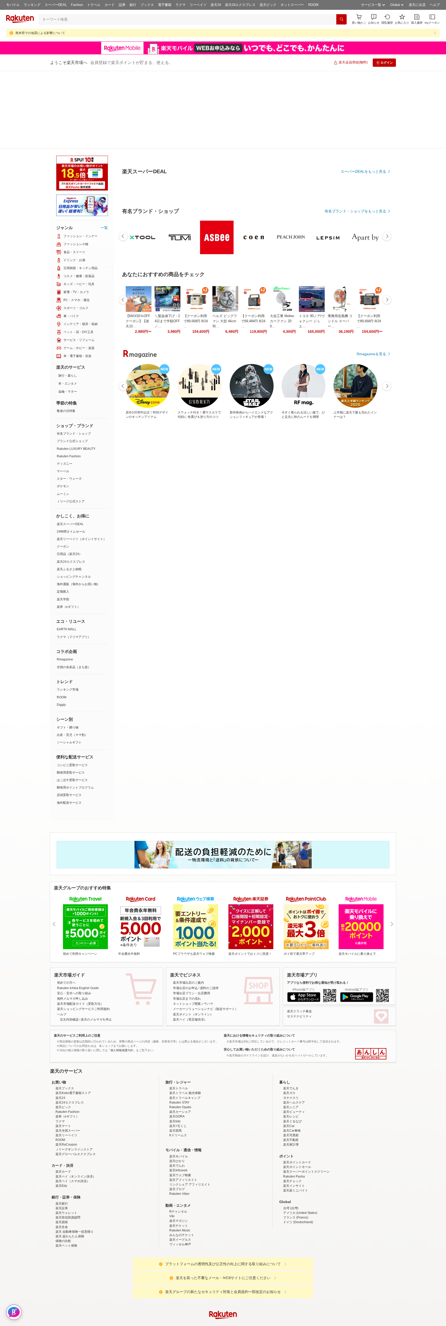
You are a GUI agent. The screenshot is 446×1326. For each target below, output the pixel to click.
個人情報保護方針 (290, 1278)
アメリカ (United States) (300, 1135)
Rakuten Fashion (69, 378)
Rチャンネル (178, 1134)
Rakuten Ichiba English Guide (78, 910)
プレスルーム (249, 1278)
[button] (373, 19)
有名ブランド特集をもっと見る (361, 549)
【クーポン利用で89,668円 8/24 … (196, 437)
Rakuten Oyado (180, 1029)
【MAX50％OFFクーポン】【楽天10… (138, 437)
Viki (171, 1138)
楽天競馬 (175, 1053)
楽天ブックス (64, 1011)
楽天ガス (289, 1015)
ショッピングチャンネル (74, 499)
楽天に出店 (417, 5)
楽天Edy (61, 1108)
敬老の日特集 (66, 333)
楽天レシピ (291, 1039)
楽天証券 (61, 1130)
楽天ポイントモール (297, 1089)
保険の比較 (63, 1163)
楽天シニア (291, 1029)
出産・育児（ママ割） (72, 657)
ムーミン (63, 416)
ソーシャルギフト (69, 665)
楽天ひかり (177, 1083)
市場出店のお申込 (185, 910)
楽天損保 (61, 1144)
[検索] (341, 19)
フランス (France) (295, 1140)
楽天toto (175, 1044)
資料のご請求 (209, 910)
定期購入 (63, 514)
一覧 (104, 150)
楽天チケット (178, 1148)
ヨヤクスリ (291, 1020)
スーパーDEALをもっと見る (363, 146)
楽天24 (216, 5)
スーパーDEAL (56, 5)
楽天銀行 (61, 1126)
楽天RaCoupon (66, 1067)
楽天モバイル (178, 1079)
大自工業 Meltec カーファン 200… (282, 437)
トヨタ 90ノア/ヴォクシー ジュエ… (312, 437)
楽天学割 (63, 522)
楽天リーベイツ (66, 1057)
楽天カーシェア (180, 1034)
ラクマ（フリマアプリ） (74, 559)
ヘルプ (435, 5)
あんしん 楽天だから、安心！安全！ (370, 976)
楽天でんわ (177, 1088)
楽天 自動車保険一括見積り (74, 1154)
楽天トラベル (178, 1011)
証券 (122, 5)
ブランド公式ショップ (72, 363)
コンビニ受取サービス (72, 687)
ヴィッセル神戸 (180, 1166)
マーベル (63, 393)
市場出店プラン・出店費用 (191, 915)
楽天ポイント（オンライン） (193, 937)
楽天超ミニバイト (295, 1113)
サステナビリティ (299, 939)
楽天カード (63, 1094)
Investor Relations (195, 1278)
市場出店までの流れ (187, 921)
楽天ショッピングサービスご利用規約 (83, 931)
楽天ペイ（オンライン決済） (75, 1099)
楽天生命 (61, 1149)
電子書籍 (164, 5)
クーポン (63, 469)
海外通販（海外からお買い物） (78, 506)
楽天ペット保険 (66, 1168)
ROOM (313, 5)
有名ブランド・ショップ (74, 356)
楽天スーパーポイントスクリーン (306, 1094)
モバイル (13, 5)
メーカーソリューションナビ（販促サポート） (205, 931)
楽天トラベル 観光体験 (185, 1015)
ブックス (147, 5)
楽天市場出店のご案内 (188, 905)
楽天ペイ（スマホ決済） (72, 1103)
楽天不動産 (291, 1062)
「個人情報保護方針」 (122, 972)
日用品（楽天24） (69, 476)
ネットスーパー (292, 5)
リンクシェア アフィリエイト (189, 1107)
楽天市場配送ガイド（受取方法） (80, 926)
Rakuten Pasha (294, 1099)
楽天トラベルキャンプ (184, 1020)
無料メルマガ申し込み (72, 921)
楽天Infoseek (178, 1093)
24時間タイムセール (71, 454)
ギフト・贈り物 (67, 650)
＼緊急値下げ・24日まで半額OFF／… (167, 437)
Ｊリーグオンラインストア (74, 1072)
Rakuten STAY (179, 1025)
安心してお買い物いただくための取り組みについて (259, 972)
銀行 (133, 5)
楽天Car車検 (292, 1053)
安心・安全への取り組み (74, 915)
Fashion (77, 5)
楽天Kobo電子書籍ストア (73, 1015)
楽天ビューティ (294, 1034)
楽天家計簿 (291, 1067)
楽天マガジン (178, 1143)
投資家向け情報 (170, 1278)
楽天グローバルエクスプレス (75, 1076)
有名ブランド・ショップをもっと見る (355, 327)
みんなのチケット (181, 1157)
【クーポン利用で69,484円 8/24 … (253, 437)
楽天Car (288, 1048)
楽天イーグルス (180, 1162)
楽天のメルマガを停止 (96, 942)
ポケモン (63, 408)
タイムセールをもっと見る (364, 470)
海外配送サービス (69, 725)
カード (110, 5)
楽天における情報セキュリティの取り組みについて (259, 958)
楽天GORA (177, 1039)
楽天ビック (268, 5)
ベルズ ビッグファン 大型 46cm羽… (224, 437)
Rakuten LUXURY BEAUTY (76, 371)
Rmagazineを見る (371, 617)
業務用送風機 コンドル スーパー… (340, 437)
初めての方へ (66, 905)
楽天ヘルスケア (294, 1025)
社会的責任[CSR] (224, 1278)
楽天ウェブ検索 (180, 1097)
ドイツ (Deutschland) (298, 1144)
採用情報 (268, 1278)
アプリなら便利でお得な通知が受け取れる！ (318, 905)
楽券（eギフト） (68, 529)
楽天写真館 (291, 1057)
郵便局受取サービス (71, 695)
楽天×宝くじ (178, 1048)
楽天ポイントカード (297, 1085)
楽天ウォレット (66, 1135)
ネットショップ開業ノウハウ (193, 926)
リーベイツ (198, 5)
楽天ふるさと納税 (69, 491)
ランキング (32, 5)
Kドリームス (178, 1057)
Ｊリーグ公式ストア (71, 424)
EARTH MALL (66, 551)
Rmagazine (65, 582)
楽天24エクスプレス (240, 5)
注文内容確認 (69, 942)
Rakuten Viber (179, 1116)
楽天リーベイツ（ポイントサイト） (81, 461)
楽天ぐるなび (292, 1044)
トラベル (93, 5)
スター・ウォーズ (69, 401)
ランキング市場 (67, 612)
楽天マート (63, 1048)
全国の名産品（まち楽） (74, 589)
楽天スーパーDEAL (70, 446)
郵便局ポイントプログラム (75, 710)
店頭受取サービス (69, 717)
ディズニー (64, 386)
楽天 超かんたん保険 (69, 1159)
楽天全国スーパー (67, 1053)
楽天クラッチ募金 (299, 933)
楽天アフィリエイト (183, 1102)
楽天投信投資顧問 (67, 1140)
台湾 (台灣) (290, 1130)
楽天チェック (292, 1103)
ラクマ (181, 5)
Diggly (61, 627)
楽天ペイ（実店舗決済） (190, 942)
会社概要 (149, 1278)
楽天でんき (291, 1011)
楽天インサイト (294, 1108)
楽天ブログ (177, 1111)
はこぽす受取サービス (72, 702)
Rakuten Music (179, 1153)
